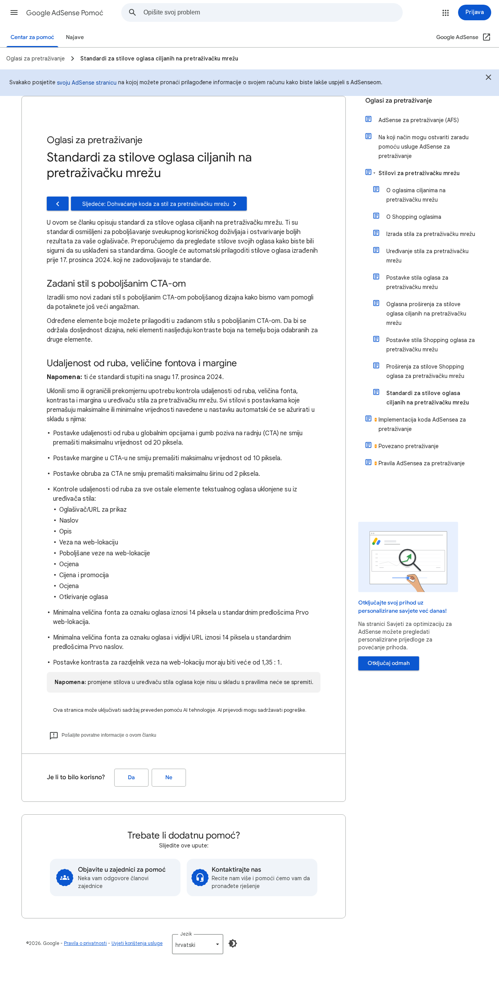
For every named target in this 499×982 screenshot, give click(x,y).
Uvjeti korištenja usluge (137, 943)
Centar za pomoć (32, 37)
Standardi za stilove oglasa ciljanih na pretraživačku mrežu (427, 398)
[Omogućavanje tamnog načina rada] (232, 943)
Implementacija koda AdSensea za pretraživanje (422, 424)
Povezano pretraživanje (409, 446)
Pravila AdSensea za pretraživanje (422, 463)
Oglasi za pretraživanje (398, 101)
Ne (168, 777)
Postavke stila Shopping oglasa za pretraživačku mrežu (430, 345)
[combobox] (272, 12)
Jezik (186, 934)
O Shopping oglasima (413, 216)
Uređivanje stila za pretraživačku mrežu (427, 256)
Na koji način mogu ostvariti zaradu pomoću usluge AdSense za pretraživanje (424, 147)
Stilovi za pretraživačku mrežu (419, 173)
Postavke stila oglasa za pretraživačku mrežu (417, 282)
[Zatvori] (488, 78)
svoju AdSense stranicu (87, 82)
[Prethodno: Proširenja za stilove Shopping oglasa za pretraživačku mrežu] (58, 204)
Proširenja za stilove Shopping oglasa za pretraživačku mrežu (425, 371)
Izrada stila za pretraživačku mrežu (430, 234)
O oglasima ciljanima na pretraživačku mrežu (416, 195)
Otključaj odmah (389, 663)
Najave (75, 37)
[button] (14, 12)
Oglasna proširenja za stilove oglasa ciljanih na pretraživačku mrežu (426, 313)
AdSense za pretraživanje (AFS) (419, 120)
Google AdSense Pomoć (64, 13)
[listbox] (197, 944)
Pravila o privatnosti (85, 943)
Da (131, 777)
